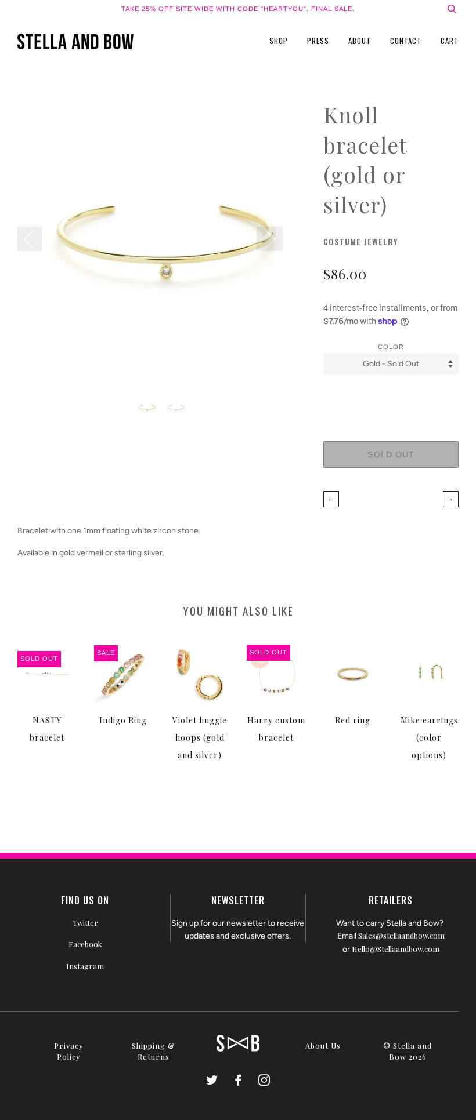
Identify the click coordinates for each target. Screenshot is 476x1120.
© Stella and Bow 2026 (407, 1051)
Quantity (390, 395)
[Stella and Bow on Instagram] (264, 1081)
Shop (278, 40)
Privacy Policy (69, 1051)
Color (391, 346)
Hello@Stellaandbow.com (395, 949)
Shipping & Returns (153, 1051)
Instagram (85, 966)
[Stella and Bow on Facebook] (238, 1081)
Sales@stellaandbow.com (401, 935)
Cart (450, 40)
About (359, 40)
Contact (405, 40)
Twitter (85, 923)
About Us (323, 1045)
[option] (161, 244)
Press (318, 40)
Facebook (85, 944)
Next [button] (269, 239)
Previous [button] (35, 239)
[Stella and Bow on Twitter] (212, 1081)
